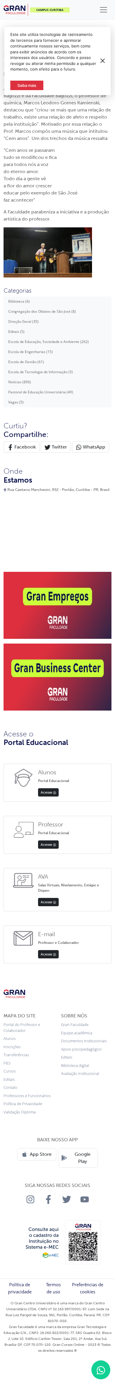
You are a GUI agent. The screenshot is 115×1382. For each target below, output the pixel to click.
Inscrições (12, 1046)
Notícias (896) (19, 381)
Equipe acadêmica (76, 1032)
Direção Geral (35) (23, 321)
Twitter (58, 447)
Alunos (10, 1038)
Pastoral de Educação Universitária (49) (40, 392)
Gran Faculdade (74, 1024)
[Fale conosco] (100, 1369)
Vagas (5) (16, 402)
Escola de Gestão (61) (26, 361)
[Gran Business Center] (57, 676)
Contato (10, 1087)
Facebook (24, 447)
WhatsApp (93, 447)
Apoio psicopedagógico (81, 1049)
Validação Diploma (20, 1112)
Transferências (16, 1054)
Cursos (10, 1071)
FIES (7, 1063)
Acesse (47, 792)
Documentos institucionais (84, 1040)
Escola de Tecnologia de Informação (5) (40, 371)
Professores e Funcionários (27, 1095)
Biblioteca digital (75, 1065)
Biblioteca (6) (19, 301)
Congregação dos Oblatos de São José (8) (42, 311)
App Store (41, 1154)
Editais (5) (16, 331)
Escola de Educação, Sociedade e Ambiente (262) (48, 341)
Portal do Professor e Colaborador (22, 1027)
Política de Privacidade (23, 1103)
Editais (9, 1079)
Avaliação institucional (80, 1073)
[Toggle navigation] (103, 9)
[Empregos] (57, 604)
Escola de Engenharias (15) (30, 351)
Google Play (83, 1157)
